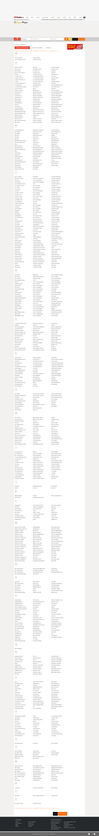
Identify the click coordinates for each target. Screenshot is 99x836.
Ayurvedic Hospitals (54, 115)
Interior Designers (54, 451)
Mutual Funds (53, 560)
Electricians (17, 346)
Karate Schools (17, 497)
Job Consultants (54, 486)
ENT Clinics (35, 335)
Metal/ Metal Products (37, 559)
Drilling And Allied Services (56, 303)
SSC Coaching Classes (55, 692)
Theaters (34, 721)
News (32, 17)
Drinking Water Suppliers (55, 304)
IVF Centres (53, 478)
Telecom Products (18, 726)
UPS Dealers (35, 743)
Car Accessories (17, 189)
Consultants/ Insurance (55, 189)
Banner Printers (17, 153)
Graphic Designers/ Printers (56, 395)
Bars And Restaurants (19, 160)
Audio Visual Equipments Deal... (57, 85)
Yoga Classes (17, 795)
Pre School (53, 616)
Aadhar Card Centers (18, 67)
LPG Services (53, 515)
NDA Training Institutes (19, 572)
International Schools (55, 457)
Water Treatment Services (19, 776)
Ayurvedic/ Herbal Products (56, 122)
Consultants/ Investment (55, 190)
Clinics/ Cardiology (36, 192)
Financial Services (36, 359)
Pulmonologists (54, 635)
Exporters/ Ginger (54, 337)
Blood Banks (35, 158)
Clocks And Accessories (37, 219)
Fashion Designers (18, 368)
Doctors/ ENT (35, 303)
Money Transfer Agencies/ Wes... (57, 541)
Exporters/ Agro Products (56, 328)
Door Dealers (53, 296)
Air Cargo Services (36, 70)
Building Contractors (55, 154)
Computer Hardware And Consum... (39, 249)
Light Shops (53, 506)
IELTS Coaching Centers (19, 469)
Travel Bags (53, 728)
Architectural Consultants (37, 122)
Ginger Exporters (36, 400)
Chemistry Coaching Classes (20, 236)
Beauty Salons (35, 137)
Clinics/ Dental (35, 198)
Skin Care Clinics (36, 690)
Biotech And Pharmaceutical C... (39, 151)
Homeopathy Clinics (36, 435)
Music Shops (53, 557)
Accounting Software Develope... (21, 86)
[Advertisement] (49, 8)
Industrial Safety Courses (37, 457)
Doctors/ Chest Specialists (38, 289)
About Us (17, 821)
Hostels (52, 421)
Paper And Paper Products (19, 626)
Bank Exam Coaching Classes (20, 149)
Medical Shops (35, 546)
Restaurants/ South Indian (56, 663)
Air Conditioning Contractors (38, 76)
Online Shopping (36, 581)
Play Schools (53, 605)
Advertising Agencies (18, 102)
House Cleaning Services (55, 437)
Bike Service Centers (36, 145)
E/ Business (17, 325)
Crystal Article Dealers (55, 254)
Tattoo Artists (17, 719)
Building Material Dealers (55, 156)
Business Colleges (54, 165)
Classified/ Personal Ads (68, 824)
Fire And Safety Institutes (37, 364)
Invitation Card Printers (55, 467)
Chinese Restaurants (18, 254)
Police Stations (54, 612)
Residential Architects (37, 658)
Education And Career (55, 823)
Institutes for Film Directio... (38, 462)
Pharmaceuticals (36, 621)
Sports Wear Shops (54, 690)
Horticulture (35, 442)
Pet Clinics (35, 608)
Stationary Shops (54, 695)
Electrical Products (18, 342)
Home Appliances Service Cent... (39, 426)
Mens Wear (35, 557)
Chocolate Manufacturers (19, 261)
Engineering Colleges (37, 333)
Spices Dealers (54, 681)
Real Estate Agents (18, 658)
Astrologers (53, 79)
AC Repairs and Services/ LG (20, 79)
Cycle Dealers (53, 267)
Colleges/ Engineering (37, 236)
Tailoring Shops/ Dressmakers (20, 716)
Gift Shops (35, 399)
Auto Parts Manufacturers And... (57, 92)
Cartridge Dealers (18, 215)
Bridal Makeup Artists (55, 140)
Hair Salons (17, 422)
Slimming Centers (36, 695)
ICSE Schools (17, 464)
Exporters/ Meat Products (56, 339)
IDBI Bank (16, 466)
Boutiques (53, 135)
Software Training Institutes (38, 701)
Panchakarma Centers (19, 624)
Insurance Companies (37, 476)
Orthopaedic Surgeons (55, 585)
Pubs (52, 633)
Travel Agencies (54, 726)
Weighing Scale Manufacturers (56, 767)
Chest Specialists (18, 242)
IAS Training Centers (18, 453)
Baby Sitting (17, 137)
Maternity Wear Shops (37, 537)
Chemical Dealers (18, 235)
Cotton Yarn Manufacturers (56, 236)
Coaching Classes (36, 224)
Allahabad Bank (36, 90)
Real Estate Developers (19, 659)
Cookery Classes (54, 224)
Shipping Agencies (36, 683)
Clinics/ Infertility (36, 210)
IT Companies (53, 471)
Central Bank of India (18, 229)
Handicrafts (17, 426)
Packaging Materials (18, 603)
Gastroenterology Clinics (19, 404)
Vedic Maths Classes (18, 752)
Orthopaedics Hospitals (55, 588)
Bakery (16, 144)
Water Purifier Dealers (19, 769)
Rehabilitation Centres (19, 670)
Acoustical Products (18, 92)
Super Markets (54, 703)
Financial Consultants (37, 357)
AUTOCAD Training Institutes (56, 95)
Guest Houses (53, 400)
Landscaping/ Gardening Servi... (20, 517)
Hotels (52, 428)
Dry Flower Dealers (54, 313)
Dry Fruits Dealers (54, 315)
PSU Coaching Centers (55, 630)
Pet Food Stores (36, 610)
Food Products (54, 357)
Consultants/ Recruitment (56, 199)
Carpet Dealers (17, 213)
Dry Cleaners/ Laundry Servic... (56, 312)
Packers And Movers (18, 605)
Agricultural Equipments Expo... (20, 113)
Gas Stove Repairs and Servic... (20, 400)
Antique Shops (35, 108)
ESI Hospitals (35, 344)
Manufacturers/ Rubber (19, 553)
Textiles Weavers (36, 717)
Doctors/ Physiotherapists (56, 278)
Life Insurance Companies (56, 505)
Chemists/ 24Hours (18, 240)
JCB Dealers (17, 486)
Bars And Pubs (17, 158)
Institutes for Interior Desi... (38, 464)
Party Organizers (18, 631)
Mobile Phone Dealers (55, 536)
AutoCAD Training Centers (56, 93)
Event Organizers (54, 323)
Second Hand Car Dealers (19, 701)
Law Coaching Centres (37, 508)
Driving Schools (54, 306)
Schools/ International (19, 695)
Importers (35, 451)
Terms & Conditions (32, 821)
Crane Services (54, 245)
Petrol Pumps (35, 616)
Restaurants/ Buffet (36, 670)
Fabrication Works (18, 357)
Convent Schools (54, 222)
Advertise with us (25, 19)
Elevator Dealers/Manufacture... (39, 326)
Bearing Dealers (18, 165)
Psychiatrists (53, 631)
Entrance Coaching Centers (38, 339)
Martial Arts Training (36, 532)
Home (27, 17)
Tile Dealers (35, 726)
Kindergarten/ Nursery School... (38, 497)
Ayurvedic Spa (53, 118)
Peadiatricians (17, 637)
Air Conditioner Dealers (37, 74)
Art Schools (53, 72)
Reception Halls (17, 665)
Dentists (16, 290)
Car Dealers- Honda (18, 196)
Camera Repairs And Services (20, 183)
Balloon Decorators (18, 145)
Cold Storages (35, 233)
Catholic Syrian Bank (18, 221)
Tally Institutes (17, 717)
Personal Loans (36, 600)
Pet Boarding (35, 607)
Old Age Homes (17, 588)
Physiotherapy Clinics (37, 630)
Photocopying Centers (37, 623)
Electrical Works (17, 344)
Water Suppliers (17, 771)
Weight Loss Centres (55, 771)
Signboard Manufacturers (37, 687)
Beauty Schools (36, 138)
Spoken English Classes (55, 685)
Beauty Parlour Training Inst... (38, 130)
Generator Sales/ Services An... (38, 395)
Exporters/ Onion (54, 341)
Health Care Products (18, 431)
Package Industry (18, 600)
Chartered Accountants (19, 233)
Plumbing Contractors (55, 608)
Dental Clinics (17, 287)
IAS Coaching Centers (19, 451)
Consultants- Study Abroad (38, 263)
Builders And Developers (55, 147)
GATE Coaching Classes (19, 406)
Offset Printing (17, 586)
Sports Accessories (54, 687)
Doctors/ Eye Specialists (37, 304)
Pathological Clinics (18, 633)
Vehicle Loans (17, 758)
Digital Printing (17, 313)
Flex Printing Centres (37, 378)
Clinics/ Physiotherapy (37, 212)
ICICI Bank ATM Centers (19, 462)
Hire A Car (35, 421)
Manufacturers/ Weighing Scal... (20, 559)
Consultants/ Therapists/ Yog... (57, 206)
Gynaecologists (54, 406)
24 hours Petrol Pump (37, 59)
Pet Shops (35, 612)
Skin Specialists (35, 694)
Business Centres (54, 163)
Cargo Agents (17, 210)
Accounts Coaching (18, 88)
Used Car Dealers (54, 743)
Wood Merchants (54, 780)
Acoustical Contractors (19, 90)
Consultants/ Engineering (55, 178)
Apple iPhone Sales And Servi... (38, 111)
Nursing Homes (54, 568)
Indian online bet (54, 826)
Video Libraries (35, 754)
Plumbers (53, 607)
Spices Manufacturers (55, 683)
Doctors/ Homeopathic (37, 312)
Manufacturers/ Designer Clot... (20, 544)
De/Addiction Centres (18, 283)
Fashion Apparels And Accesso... (20, 366)
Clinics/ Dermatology (37, 199)
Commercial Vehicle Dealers (38, 244)
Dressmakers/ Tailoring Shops (56, 301)
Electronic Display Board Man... (20, 348)
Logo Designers (54, 514)
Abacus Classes (17, 69)
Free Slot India (31, 824)
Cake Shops (17, 180)
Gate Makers (17, 407)
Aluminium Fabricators (37, 93)
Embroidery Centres (36, 328)
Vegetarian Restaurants (19, 756)
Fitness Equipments (36, 375)
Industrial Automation (37, 455)
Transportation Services (55, 724)
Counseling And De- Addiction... (57, 238)
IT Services (53, 474)
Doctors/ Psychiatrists (55, 280)
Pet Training (35, 614)
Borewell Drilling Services (55, 131)
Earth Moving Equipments (19, 326)
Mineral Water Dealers (55, 528)
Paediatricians (17, 610)
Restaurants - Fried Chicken (38, 665)
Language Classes (18, 519)
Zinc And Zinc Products (19, 803)
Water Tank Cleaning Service (20, 773)
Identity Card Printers (18, 467)
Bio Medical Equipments (37, 149)
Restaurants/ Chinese (37, 672)
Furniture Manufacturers (55, 382)
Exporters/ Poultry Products (56, 342)
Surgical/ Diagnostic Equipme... (57, 706)
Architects (35, 116)
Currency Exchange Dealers (56, 258)
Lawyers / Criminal (36, 512)
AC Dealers (17, 74)
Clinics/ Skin (35, 213)
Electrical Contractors (18, 341)
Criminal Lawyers (54, 251)
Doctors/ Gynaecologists (37, 308)
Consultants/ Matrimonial (56, 196)
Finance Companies (18, 386)
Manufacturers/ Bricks (19, 543)
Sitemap (16, 826)
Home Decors (35, 428)
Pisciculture (35, 637)
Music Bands (53, 551)
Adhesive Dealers (18, 99)
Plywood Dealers (54, 610)
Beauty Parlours (36, 133)
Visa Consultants (36, 758)
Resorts (34, 659)
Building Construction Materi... (56, 153)
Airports (34, 88)
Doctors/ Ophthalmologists (38, 313)
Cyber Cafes (53, 265)
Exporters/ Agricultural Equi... (56, 326)
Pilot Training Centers (37, 633)
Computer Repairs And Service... (39, 252)
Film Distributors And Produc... (20, 382)
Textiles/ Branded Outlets (37, 719)
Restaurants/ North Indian (56, 661)
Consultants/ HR (54, 185)
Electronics (35, 325)
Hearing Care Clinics (18, 440)
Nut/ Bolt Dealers (54, 570)
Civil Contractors (18, 267)
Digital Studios (35, 274)
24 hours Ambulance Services (20, 59)
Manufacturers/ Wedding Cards (20, 557)
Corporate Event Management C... (57, 231)
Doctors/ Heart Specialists (38, 310)
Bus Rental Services (54, 161)
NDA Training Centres (19, 570)
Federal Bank (17, 375)
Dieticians (16, 310)
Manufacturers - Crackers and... (20, 537)
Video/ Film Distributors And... (38, 756)
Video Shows (53, 824)
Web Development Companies (38, 767)
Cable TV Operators (18, 176)
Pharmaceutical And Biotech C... (39, 619)
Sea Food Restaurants (19, 697)
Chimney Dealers (18, 252)
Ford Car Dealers (54, 361)
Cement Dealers (18, 228)
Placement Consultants (37, 640)
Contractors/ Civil (54, 215)
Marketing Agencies (36, 527)
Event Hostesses (36, 346)
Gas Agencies (17, 397)
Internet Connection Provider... (56, 460)
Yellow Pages (45, 17)
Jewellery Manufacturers (37, 486)
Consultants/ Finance (55, 182)
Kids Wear (35, 495)
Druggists (53, 308)
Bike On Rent (35, 144)
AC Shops (16, 81)
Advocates (16, 104)
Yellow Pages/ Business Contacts (70, 821)
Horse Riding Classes (37, 440)
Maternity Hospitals (36, 536)
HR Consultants (54, 440)
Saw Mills (16, 687)
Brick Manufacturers (55, 138)
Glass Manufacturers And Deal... (39, 404)
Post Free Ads (82, 39)
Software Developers (37, 699)
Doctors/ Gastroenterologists (38, 306)
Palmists (16, 621)
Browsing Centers (54, 142)
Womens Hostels (54, 776)
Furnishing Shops (54, 380)
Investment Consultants (55, 466)
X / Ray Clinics (17, 787)
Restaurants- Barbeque (37, 668)
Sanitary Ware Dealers (19, 683)
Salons (16, 681)
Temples (16, 730)
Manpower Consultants (19, 536)
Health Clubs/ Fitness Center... (20, 435)
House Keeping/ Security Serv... (57, 438)
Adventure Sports (18, 100)
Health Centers (17, 433)
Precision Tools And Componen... (57, 617)
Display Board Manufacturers (38, 276)
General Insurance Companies (38, 393)
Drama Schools (54, 299)
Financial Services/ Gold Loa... (38, 361)
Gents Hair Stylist (36, 397)
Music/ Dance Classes (55, 559)
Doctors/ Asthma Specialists (38, 281)
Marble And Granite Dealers (20, 560)
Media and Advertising (37, 544)
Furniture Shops (54, 384)
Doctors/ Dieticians (36, 299)
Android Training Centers (37, 102)
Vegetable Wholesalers (19, 754)
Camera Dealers (18, 182)
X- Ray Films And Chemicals (38, 787)
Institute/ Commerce (37, 460)
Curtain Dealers (54, 260)
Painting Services (18, 619)
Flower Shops (35, 386)
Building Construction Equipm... (57, 151)
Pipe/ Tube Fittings (36, 635)
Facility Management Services (20, 359)
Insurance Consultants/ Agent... (38, 478)
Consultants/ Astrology (37, 267)
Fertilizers (16, 378)
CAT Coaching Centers (19, 217)
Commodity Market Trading (38, 245)
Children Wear (17, 251)
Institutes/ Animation (37, 467)
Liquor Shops (53, 508)
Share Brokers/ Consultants (38, 681)
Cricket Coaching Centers (55, 249)
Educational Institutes (19, 335)
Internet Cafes (53, 458)
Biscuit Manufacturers (37, 154)
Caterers (16, 219)
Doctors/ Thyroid (54, 285)
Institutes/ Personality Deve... (38, 471)
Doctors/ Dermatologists (37, 296)
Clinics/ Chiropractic (36, 194)
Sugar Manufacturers (55, 701)
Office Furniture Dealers (19, 583)
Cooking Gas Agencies (55, 226)
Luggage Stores (54, 519)
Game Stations (17, 393)
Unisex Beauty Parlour (19, 743)
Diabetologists (17, 304)
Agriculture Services (18, 118)
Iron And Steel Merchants (56, 469)
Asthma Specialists (54, 77)
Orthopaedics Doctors (55, 586)
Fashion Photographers (19, 371)
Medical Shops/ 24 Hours (37, 548)
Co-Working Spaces (54, 242)
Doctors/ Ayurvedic (36, 283)
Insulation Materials (36, 474)
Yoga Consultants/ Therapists (38, 795)
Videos (64, 17)
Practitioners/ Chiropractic (56, 614)
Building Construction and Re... (56, 149)
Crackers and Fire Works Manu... (57, 244)
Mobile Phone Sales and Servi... (57, 537)
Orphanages (53, 581)
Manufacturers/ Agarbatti (19, 539)
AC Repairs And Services (19, 77)
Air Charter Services (36, 72)
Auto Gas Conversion (55, 90)
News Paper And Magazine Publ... (39, 568)
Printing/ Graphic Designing (56, 624)
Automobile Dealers (55, 100)
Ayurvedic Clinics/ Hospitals (56, 111)
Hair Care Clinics (18, 417)
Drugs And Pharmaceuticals (56, 310)
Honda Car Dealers (36, 438)
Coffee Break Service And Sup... (38, 226)
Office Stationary (18, 585)
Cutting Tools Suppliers (55, 263)
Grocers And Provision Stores (56, 397)
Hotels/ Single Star (54, 433)
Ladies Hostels (17, 512)
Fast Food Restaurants (19, 373)
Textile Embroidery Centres (20, 733)
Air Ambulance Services (37, 69)
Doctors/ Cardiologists (37, 287)
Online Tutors (35, 583)
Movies (52, 17)
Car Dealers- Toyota (18, 198)
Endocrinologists (36, 330)
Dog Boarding (53, 289)
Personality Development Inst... (38, 601)
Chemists (16, 238)
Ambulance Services (36, 99)
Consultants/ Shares (55, 201)
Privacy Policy (30, 823)
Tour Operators (36, 730)
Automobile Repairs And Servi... (57, 104)
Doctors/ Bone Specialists (38, 285)
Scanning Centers (18, 688)
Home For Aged (36, 429)
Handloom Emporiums (19, 428)
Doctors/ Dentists (36, 294)
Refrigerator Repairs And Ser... (20, 668)
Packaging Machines (18, 601)
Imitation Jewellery (18, 476)
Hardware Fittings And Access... (20, 429)
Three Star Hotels (36, 723)
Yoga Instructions (54, 795)
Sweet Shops (53, 708)
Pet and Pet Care (36, 605)
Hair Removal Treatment (19, 421)
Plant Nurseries (54, 603)
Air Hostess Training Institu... (38, 81)
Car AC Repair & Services (19, 185)
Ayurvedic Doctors (54, 113)
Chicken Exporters (18, 245)
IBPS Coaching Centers (19, 455)
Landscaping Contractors (19, 515)
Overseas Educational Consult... (57, 590)
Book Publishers (36, 167)
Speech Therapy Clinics (37, 708)
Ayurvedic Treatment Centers (56, 120)
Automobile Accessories (55, 97)
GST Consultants (54, 399)
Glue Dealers (35, 406)
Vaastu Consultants (18, 751)
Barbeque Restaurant (18, 156)
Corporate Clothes (54, 229)
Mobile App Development (56, 532)
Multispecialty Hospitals (55, 550)
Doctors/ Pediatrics (54, 276)
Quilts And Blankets (18, 648)
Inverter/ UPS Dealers (55, 464)
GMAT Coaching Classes (37, 407)
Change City (48, 47)
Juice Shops (53, 487)
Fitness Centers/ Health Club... (38, 373)
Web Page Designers (37, 771)
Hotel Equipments (54, 426)
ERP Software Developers (37, 342)
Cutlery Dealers (54, 261)
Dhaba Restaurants (18, 301)
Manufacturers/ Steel (18, 555)
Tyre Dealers (53, 735)
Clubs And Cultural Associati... (38, 222)
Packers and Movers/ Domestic (20, 607)
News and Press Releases (55, 821)
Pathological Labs (18, 635)
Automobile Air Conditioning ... (56, 99)
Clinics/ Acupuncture (36, 187)
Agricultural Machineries (19, 116)
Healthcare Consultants (19, 437)
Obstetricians (17, 581)
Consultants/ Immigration (56, 187)
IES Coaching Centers (18, 471)
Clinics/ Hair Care (36, 206)
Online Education (18, 590)
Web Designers (17, 780)
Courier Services (54, 240)
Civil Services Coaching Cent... (38, 178)
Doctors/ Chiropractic (37, 292)
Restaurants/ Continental (37, 674)
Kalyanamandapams (18, 495)
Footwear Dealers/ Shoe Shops (57, 359)
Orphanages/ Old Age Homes (56, 583)
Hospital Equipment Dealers (38, 444)
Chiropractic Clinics (18, 256)
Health (58, 17)
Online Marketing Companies (20, 592)
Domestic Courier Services (56, 294)
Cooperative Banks (54, 228)
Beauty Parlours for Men (37, 135)
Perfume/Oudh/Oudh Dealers (20, 640)
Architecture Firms (54, 69)
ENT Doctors (35, 337)
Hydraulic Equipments (55, 442)
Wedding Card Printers (37, 774)
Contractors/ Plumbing (55, 221)
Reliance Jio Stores (18, 672)
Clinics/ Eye (35, 203)
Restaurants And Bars (37, 666)
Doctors (34, 280)
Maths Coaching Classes (37, 539)
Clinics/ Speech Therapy (37, 215)
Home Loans (35, 431)
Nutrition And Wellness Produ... (57, 572)
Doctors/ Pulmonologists (56, 281)
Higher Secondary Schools (38, 419)
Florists (34, 382)
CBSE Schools (17, 222)
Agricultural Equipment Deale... (20, 111)
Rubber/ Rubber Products (56, 672)
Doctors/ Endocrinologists (38, 301)
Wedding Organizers (36, 776)
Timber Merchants (36, 728)
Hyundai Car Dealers (55, 444)
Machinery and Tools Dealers (20, 527)
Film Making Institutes (19, 384)
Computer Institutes (36, 251)
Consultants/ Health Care (55, 183)
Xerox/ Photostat (54, 787)
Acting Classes (17, 93)
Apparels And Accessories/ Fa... (38, 109)
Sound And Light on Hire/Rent (38, 703)
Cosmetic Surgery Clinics (55, 233)
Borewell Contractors (55, 130)
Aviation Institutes (54, 108)
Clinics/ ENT (35, 201)
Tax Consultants (18, 723)
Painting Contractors (18, 617)
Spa (33, 706)
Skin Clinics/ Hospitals (37, 692)
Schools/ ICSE (17, 694)
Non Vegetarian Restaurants (38, 570)
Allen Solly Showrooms (37, 92)
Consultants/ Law (54, 194)
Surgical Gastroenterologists (56, 704)
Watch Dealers (17, 767)
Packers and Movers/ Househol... (21, 608)
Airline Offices (35, 86)
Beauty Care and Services (19, 168)
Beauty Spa (35, 140)
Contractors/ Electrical (55, 217)
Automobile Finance (55, 102)
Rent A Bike (17, 674)
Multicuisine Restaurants (55, 546)
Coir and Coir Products (37, 231)
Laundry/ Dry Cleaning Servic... (38, 506)
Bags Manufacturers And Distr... (20, 140)
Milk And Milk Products (55, 527)
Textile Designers (18, 732)
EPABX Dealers (35, 341)
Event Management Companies (39, 349)
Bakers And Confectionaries (20, 142)
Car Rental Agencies (18, 201)
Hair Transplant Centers (19, 424)
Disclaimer (30, 826)
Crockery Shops (54, 252)
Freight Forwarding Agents (56, 373)
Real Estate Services (18, 661)
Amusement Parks (36, 100)
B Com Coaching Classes (19, 130)
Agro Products (17, 122)
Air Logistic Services (36, 83)
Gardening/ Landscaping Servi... (20, 395)
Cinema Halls (17, 265)
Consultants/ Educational (55, 176)
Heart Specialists (18, 442)
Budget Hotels (54, 144)
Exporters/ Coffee (54, 332)
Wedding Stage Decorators (56, 765)
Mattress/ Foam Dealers (37, 543)
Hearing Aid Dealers (18, 438)
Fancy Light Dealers (18, 363)
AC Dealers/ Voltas (18, 76)
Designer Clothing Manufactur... (20, 297)
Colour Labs (35, 238)
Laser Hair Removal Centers (38, 505)
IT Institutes (53, 473)
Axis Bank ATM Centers (55, 109)
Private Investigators (55, 626)
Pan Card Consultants (19, 623)
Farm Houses (17, 364)
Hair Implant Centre (18, 419)
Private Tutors (53, 628)
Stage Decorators (54, 694)
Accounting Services (18, 85)
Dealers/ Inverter (18, 285)
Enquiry (16, 824)
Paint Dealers (17, 612)
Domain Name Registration (56, 292)
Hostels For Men (54, 422)
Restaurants (35, 663)
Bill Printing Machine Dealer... (38, 147)
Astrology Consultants (55, 81)
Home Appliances (36, 424)
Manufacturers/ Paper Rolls (20, 551)
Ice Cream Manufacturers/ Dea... (21, 457)
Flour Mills (35, 384)
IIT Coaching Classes (18, 473)
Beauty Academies (18, 167)
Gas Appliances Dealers (19, 399)
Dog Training (53, 290)
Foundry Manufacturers (55, 370)
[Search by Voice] (66, 39)
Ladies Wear (17, 514)
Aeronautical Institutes (19, 108)
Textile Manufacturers (19, 735)
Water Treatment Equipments (20, 774)
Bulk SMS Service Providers (56, 158)
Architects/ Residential (37, 120)
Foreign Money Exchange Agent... (57, 363)
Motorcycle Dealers (54, 543)
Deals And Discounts (55, 829)
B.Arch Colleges (17, 131)
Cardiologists (17, 206)
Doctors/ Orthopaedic (37, 315)
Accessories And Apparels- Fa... (20, 83)
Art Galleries (53, 70)
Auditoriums (53, 88)
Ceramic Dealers (18, 231)
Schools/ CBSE (17, 692)
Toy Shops (53, 719)
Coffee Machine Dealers (37, 228)
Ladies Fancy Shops (18, 510)
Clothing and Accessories (37, 221)
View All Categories (63, 813)
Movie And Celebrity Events (56, 827)
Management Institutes (19, 532)
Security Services (18, 703)
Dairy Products (17, 274)
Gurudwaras (53, 402)
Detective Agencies (18, 299)
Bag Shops (17, 138)
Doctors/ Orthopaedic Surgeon (57, 274)
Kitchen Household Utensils (56, 495)
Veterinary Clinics (36, 751)
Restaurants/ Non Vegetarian (56, 659)
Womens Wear (54, 778)
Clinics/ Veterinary (36, 217)
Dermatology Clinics (18, 296)
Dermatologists (17, 294)
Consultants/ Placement (55, 198)
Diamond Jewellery (18, 308)
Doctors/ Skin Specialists (55, 283)
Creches (52, 247)
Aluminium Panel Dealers (37, 95)
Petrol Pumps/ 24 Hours (37, 617)
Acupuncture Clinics (18, 97)
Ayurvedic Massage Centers (56, 116)
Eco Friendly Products (19, 328)
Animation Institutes (36, 104)
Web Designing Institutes (37, 765)
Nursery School (36, 573)
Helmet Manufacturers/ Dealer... (20, 444)
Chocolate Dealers (18, 260)
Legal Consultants (36, 515)
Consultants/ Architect (37, 265)
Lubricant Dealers (54, 517)
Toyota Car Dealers (54, 721)
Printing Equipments (55, 621)
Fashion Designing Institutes (20, 370)
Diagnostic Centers (18, 306)
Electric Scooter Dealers (19, 339)
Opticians (34, 590)
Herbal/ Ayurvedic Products (38, 417)
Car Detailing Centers (18, 199)
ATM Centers (53, 83)
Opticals (34, 588)
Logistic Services (54, 512)
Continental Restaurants (55, 212)
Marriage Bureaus (36, 528)
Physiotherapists (36, 628)
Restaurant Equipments (37, 661)
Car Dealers (17, 190)
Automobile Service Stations (56, 106)
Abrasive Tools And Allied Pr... (20, 72)
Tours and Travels (54, 717)
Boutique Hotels (54, 133)
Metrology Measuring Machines (39, 560)
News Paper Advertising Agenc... (20, 573)
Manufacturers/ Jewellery (19, 548)
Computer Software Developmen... (39, 254)
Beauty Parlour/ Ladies (37, 131)
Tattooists (16, 721)
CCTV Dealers (17, 224)
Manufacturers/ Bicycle (19, 541)
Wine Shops (53, 774)
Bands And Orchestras (19, 147)
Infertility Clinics (36, 458)
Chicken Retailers (18, 247)
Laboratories (17, 506)
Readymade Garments (19, 656)
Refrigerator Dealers (18, 666)
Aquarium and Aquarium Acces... (39, 113)
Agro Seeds (35, 67)
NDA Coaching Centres (19, 568)
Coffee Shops (35, 229)
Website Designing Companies (38, 773)
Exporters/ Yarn (54, 344)
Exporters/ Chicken (54, 330)
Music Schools (54, 555)
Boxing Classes (54, 137)
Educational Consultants (19, 330)
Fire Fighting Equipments (37, 366)
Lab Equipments (18, 505)
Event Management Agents (38, 348)
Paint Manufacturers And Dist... (20, 614)
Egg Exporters (17, 337)
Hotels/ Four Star (54, 431)
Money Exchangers (54, 539)
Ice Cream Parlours (18, 458)
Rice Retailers (53, 666)
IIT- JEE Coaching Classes (19, 474)
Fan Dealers (17, 361)
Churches (16, 263)
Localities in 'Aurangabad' (37, 47)
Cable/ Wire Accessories (19, 178)
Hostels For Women (55, 424)
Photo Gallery (66, 823)
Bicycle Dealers (36, 142)
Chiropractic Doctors (18, 258)
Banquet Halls (17, 154)
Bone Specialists (36, 161)
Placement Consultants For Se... (57, 600)
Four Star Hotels (54, 371)
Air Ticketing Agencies (37, 85)
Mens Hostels (35, 555)
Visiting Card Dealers (55, 752)
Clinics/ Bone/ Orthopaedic (38, 190)
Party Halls (17, 630)
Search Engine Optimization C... (20, 699)
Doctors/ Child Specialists (37, 290)
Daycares (16, 281)
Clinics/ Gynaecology (37, 205)
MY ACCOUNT (75, 39)
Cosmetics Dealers (54, 235)
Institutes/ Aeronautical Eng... (38, 466)
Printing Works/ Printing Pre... (56, 623)
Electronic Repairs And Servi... (38, 323)
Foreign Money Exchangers (56, 368)
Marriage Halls (35, 530)
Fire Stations (35, 368)
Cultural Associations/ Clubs (56, 256)
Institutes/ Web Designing (37, 473)
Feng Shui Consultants (19, 377)
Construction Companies (37, 258)
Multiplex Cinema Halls (55, 548)
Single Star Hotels (36, 688)
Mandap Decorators (18, 534)
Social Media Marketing (37, 697)
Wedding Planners (36, 780)
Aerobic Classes (17, 106)
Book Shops (35, 168)
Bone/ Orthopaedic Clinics (38, 163)
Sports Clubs (53, 688)
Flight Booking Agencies (37, 380)
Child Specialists (17, 249)
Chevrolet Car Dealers (19, 244)
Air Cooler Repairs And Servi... (38, 77)
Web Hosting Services (37, 769)
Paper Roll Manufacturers (19, 628)
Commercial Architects (37, 242)
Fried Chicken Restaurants (56, 375)
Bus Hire (52, 160)
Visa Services (53, 751)
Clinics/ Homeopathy (37, 208)
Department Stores (18, 292)
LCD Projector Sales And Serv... (38, 514)
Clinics (34, 183)
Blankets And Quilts (36, 156)
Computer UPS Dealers (37, 256)
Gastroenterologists (18, 402)
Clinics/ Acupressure (36, 185)
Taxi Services (17, 724)
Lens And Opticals (36, 517)
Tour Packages (35, 732)
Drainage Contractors (55, 297)
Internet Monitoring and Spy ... (56, 462)
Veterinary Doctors (36, 752)
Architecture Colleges (55, 67)
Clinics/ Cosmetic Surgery (37, 196)
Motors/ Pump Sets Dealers (56, 544)
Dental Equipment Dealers (19, 289)
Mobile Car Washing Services (56, 534)
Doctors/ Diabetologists (37, 297)
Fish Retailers (35, 371)
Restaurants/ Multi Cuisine (56, 658)
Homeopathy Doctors (37, 437)
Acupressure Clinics (18, 95)
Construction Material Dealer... (38, 260)
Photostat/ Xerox (36, 626)
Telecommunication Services (20, 728)
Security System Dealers (19, 706)
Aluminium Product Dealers (38, 97)
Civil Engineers (35, 176)
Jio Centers (35, 487)
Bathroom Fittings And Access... (20, 161)
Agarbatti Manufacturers (19, 109)
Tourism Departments (37, 733)
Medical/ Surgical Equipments (38, 551)
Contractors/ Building (55, 213)
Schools (16, 690)
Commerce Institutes (37, 240)
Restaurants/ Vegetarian (55, 665)
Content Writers (54, 210)
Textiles (34, 716)
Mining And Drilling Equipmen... (57, 530)
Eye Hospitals (53, 348)
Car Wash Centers (18, 205)
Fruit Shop (53, 377)
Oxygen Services (54, 592)
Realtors (16, 663)
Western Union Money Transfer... (57, 773)
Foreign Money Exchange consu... (57, 364)
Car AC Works (17, 187)
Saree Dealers (17, 685)
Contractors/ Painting (55, 219)
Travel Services (54, 730)
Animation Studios (36, 106)
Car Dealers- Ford (18, 194)
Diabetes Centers (18, 303)
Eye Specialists (54, 349)
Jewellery (16, 487)
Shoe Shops (35, 685)
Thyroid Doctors (36, 724)
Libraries (34, 519)
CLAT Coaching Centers (37, 180)
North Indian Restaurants (37, 572)
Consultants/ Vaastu (55, 208)
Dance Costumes (18, 278)
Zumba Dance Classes (37, 803)
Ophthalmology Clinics (37, 586)
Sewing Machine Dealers (19, 708)
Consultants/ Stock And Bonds (57, 203)
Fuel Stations (53, 378)
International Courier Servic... (56, 455)
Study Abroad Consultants (56, 699)
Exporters (53, 325)
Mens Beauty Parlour (37, 553)
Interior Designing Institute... (56, 453)
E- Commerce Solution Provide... (20, 323)
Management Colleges (19, 530)
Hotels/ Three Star (54, 435)
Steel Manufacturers (55, 697)
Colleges (34, 235)
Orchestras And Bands (37, 592)
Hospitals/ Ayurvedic (55, 419)
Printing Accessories (55, 619)
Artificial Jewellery (54, 74)
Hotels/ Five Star (54, 429)
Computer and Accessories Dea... (39, 247)
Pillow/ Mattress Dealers (37, 631)
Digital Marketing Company (20, 312)
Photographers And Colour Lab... (39, 624)
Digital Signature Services (19, 315)
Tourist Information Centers (56, 716)
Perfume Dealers (18, 639)
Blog (70, 17)
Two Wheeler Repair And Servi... (57, 733)
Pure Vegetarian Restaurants (56, 637)
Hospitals (53, 417)
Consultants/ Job (54, 192)
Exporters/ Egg (54, 333)
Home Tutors (35, 433)
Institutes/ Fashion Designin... (38, 469)
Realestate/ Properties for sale (69, 827)
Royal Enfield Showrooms (56, 668)
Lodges (52, 510)
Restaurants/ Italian (54, 656)
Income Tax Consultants (37, 453)
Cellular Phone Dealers (19, 226)
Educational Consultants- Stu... (20, 333)
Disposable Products (37, 278)
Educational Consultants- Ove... (20, 332)
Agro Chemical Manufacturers (20, 120)
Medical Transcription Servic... (38, 550)
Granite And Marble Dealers (56, 393)
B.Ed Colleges (17, 133)
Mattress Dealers (36, 541)
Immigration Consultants (19, 478)
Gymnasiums (53, 404)
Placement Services (54, 601)
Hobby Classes (35, 422)
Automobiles (66, 826)
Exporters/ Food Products (56, 335)
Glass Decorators (36, 402)
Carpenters (17, 212)
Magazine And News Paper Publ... (21, 528)
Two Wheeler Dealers (55, 732)
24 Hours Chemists (36, 57)
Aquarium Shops (36, 115)
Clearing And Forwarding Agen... (39, 182)
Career (37, 17)
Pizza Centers (35, 639)
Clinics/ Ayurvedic (36, 189)
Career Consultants (18, 208)
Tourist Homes (35, 735)
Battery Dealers (17, 163)
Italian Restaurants (54, 476)
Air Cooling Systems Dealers (38, 79)
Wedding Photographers (37, 778)
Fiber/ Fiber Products (18, 380)
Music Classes (53, 553)
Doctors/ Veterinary (54, 287)
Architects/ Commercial (37, 118)
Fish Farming (35, 370)
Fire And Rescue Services (37, 363)
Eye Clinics (53, 346)
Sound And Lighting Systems (38, 704)
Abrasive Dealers (18, 70)
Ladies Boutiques (18, 508)
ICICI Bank (16, 460)
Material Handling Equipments (38, 534)
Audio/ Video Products (55, 86)
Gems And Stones (18, 409)
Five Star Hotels (36, 377)
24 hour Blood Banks (18, 57)
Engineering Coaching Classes (38, 332)
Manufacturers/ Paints (19, 550)
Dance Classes (17, 276)
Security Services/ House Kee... (20, 704)
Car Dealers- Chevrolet (19, 192)
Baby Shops (17, 135)
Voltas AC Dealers (54, 754)
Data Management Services (20, 280)
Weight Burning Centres (55, 769)
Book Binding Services (37, 165)
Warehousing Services (19, 765)
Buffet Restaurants (54, 145)
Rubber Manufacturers (55, 670)
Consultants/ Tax (54, 205)
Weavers (16, 778)
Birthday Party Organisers (37, 153)
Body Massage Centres (37, 160)
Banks (16, 151)
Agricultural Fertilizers (18, 115)
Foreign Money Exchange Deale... (57, 366)
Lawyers (34, 510)
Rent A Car (35, 656)
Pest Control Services (37, 603)
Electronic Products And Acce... (20, 349)
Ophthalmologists (36, 585)
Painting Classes (18, 616)
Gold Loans (35, 409)
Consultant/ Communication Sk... (39, 261)
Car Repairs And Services (19, 203)
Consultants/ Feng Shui (55, 180)
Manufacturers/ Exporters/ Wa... (20, 546)
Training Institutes (54, 723)
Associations (53, 76)
